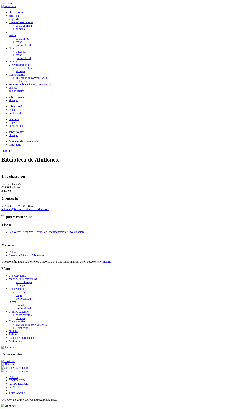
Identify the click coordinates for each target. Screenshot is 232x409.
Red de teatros (17, 288)
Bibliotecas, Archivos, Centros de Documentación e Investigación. (46, 231)
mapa (19, 41)
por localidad (23, 45)
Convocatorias (17, 74)
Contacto (6, 3)
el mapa (20, 28)
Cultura (13, 252)
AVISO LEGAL (18, 383)
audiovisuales (16, 90)
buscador (21, 51)
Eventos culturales (19, 311)
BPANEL (14, 386)
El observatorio (17, 275)
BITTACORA (17, 393)
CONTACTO (17, 380)
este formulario (102, 261)
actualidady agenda (14, 17)
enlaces (13, 87)
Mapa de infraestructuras (23, 278)
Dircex (12, 301)
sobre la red (22, 38)
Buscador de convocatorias (31, 77)
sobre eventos (24, 68)
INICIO (13, 377)
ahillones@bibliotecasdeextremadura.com (25, 209)
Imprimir (6, 150)
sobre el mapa (24, 25)
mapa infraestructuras (21, 22)
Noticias (13, 331)
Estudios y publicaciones (23, 337)
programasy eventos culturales (20, 63)
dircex (12, 48)
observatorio (16, 12)
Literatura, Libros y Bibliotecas (26, 255)
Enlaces (13, 334)
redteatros (12, 33)
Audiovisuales (17, 341)
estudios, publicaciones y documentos (30, 84)
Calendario (22, 81)
